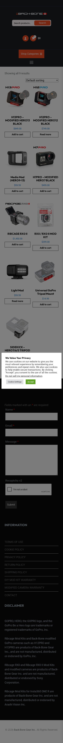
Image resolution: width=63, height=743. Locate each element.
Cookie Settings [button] (15, 382)
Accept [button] (31, 382)
